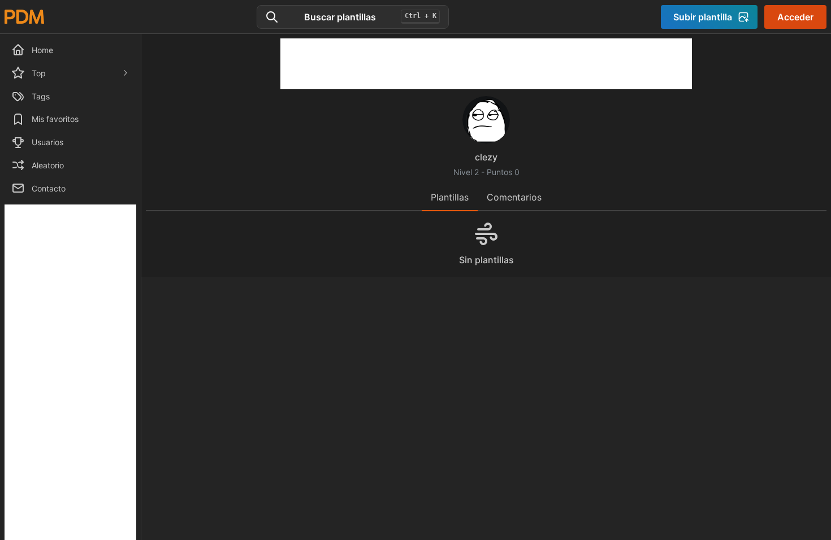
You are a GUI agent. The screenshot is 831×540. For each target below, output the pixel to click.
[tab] (450, 198)
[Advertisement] (486, 63)
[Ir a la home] (24, 17)
